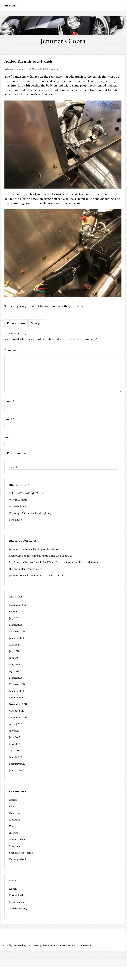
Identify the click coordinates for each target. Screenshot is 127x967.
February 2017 (17, 763)
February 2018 (17, 684)
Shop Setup (15, 846)
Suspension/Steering (21, 852)
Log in (13, 888)
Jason (56, 69)
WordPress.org (18, 908)
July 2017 (14, 730)
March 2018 (16, 677)
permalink (76, 306)
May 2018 (14, 664)
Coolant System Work (29, 569)
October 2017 (16, 711)
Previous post (16, 323)
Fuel (11, 826)
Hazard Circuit (17, 506)
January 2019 (16, 638)
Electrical (14, 819)
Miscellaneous (17, 839)
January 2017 (16, 770)
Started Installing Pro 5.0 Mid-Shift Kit (42, 575)
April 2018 (15, 671)
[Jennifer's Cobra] (63, 25)
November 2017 (18, 704)
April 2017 (15, 750)
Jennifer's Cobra (63, 41)
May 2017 (14, 744)
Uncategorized (17, 859)
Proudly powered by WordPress (21, 945)
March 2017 (15, 757)
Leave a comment (16, 69)
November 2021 (18, 605)
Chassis (43, 306)
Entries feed (16, 895)
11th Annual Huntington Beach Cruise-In (42, 549)
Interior (13, 833)
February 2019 (17, 631)
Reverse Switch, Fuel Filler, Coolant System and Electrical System (61, 562)
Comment (11, 350)
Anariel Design (82, 945)
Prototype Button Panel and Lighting (30, 513)
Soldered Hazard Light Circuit (26, 493)
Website (9, 437)
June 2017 (14, 737)
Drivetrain (15, 813)
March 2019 (16, 624)
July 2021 (14, 618)
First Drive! (15, 519)
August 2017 (15, 724)
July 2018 (14, 651)
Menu (13, 5)
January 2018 (16, 691)
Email (9, 419)
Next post (37, 323)
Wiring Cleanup (18, 500)
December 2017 (17, 697)
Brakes (13, 799)
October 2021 (16, 611)
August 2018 (16, 644)
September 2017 (18, 717)
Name (9, 401)
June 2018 (14, 658)
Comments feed (18, 902)
